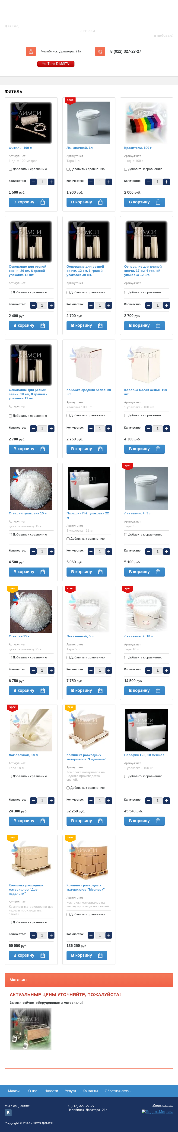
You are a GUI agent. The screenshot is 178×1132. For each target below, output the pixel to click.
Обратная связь (117, 1091)
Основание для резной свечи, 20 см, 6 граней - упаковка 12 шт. (28, 271)
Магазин (14, 1091)
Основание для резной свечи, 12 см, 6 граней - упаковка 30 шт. (86, 271)
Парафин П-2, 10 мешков (144, 755)
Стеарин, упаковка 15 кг (28, 513)
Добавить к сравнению (29, 169)
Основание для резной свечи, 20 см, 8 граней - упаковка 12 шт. (28, 394)
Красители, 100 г (138, 148)
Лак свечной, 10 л (138, 636)
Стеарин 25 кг (20, 636)
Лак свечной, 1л (80, 148)
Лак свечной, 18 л (23, 755)
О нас (33, 1091)
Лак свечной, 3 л (137, 513)
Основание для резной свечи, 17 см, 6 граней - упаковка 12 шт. (143, 271)
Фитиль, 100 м (20, 148)
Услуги (70, 1091)
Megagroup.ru (163, 1105)
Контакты (90, 1091)
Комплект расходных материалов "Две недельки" (26, 889)
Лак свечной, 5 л (80, 636)
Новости (51, 1091)
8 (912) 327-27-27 (125, 51)
